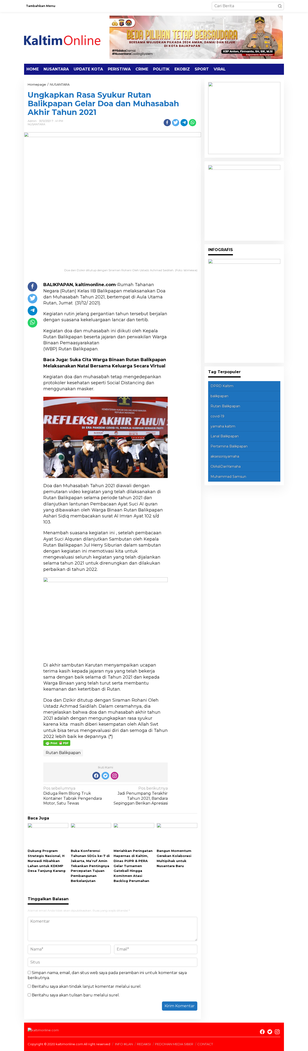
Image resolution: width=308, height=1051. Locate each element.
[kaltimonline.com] (66, 37)
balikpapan (219, 396)
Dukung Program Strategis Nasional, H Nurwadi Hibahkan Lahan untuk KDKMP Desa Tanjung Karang (46, 861)
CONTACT (205, 1044)
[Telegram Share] (184, 122)
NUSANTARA (36, 124)
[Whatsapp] (192, 122)
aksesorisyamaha (225, 456)
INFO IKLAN (124, 1044)
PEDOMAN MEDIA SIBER (174, 1044)
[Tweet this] (175, 122)
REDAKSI (144, 1044)
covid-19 (217, 416)
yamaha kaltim (223, 426)
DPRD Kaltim (222, 386)
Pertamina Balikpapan (229, 446)
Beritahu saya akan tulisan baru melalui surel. (76, 995)
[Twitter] (105, 776)
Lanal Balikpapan (225, 436)
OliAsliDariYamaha (226, 466)
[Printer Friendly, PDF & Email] (56, 743)
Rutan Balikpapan (63, 752)
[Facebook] (96, 776)
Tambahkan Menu (40, 6)
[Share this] (167, 122)
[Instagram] (114, 776)
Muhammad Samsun (228, 476)
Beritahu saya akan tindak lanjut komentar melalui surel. (86, 986)
